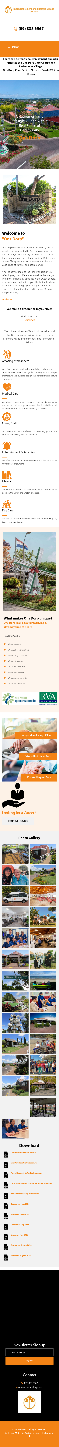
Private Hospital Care (39, 777)
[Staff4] (15, 938)
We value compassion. (16, 673)
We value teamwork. (15, 661)
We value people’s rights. (17, 678)
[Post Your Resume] (18, 824)
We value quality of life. (16, 684)
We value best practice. (16, 667)
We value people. (14, 644)
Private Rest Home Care (38, 756)
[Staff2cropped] (15, 1128)
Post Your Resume (18, 821)
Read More (7, 299)
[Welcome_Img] (29, 199)
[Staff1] (43, 1002)
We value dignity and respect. (19, 656)
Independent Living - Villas (36, 735)
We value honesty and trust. (18, 650)
